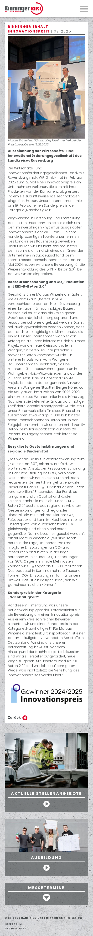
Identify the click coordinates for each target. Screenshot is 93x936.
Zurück (14, 717)
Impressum (13, 924)
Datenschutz (15, 928)
